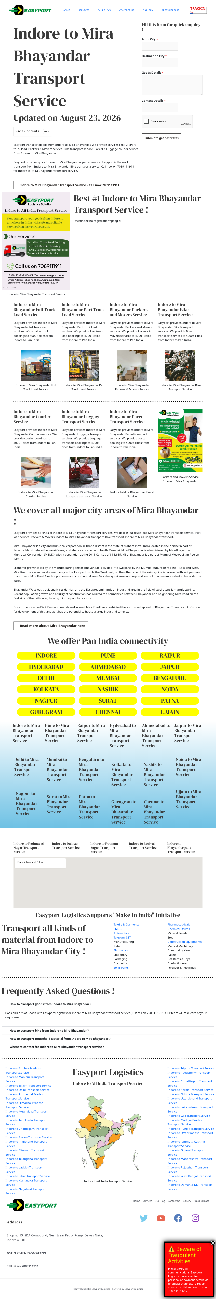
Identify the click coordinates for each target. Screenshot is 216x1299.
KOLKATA (46, 689)
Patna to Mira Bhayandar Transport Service (89, 807)
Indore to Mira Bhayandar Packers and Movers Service (128, 310)
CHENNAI (108, 712)
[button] (198, 10)
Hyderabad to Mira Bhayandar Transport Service (123, 735)
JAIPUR (170, 667)
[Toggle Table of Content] (44, 131)
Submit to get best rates (162, 138)
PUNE (108, 655)
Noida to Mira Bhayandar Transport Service (188, 766)
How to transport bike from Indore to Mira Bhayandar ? (49, 1031)
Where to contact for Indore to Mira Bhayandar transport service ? (57, 1047)
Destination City (154, 56)
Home (66, 10)
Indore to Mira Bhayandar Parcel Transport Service (127, 417)
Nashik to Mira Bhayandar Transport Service (154, 775)
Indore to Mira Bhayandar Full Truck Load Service (35, 310)
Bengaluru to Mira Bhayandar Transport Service (91, 769)
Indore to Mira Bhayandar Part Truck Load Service (83, 310)
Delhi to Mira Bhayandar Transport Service (26, 766)
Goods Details (152, 73)
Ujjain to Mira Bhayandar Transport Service (188, 799)
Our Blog (104, 10)
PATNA (170, 700)
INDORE (46, 655)
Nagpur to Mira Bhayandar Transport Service (26, 803)
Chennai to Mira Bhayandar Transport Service (154, 812)
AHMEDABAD (108, 667)
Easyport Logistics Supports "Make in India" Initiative (108, 915)
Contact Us (126, 10)
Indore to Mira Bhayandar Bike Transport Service (175, 310)
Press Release (170, 10)
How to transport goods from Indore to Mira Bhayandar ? (50, 1004)
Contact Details (154, 101)
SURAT (108, 700)
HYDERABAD (46, 667)
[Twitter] (143, 1218)
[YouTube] (161, 1218)
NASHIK (108, 689)
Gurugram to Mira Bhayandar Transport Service (123, 812)
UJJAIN (169, 712)
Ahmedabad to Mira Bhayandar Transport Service (156, 735)
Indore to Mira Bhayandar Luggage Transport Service (81, 417)
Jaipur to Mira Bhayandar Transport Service (187, 732)
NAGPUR (46, 700)
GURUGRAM (46, 712)
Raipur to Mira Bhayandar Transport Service (91, 732)
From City (150, 39)
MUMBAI (107, 678)
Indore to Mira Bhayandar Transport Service (26, 732)
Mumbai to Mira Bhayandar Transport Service (57, 769)
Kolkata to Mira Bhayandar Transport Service (122, 775)
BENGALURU (169, 678)
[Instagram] (195, 1218)
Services (83, 10)
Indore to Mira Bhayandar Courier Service (32, 417)
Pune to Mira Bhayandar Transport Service (57, 732)
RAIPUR (169, 655)
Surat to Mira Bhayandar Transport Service (59, 804)
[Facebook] (178, 1218)
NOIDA (170, 689)
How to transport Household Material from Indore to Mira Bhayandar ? (60, 1039)
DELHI (46, 678)
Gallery (148, 10)
